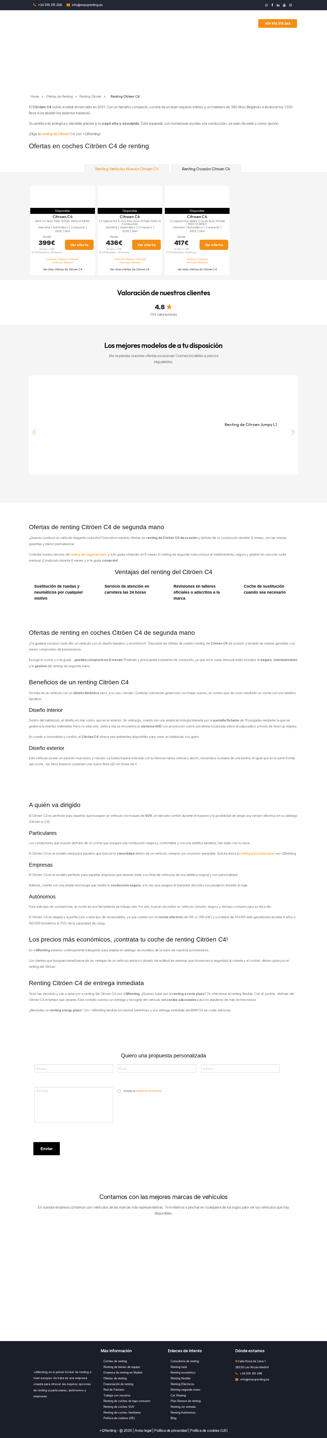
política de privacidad (148, 1091)
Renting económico (183, 1372)
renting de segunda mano (88, 554)
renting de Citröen (55, 134)
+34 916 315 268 (50, 5)
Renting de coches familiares (122, 1412)
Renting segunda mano (185, 1389)
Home (35, 96)
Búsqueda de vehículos (92, 23)
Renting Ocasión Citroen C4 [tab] (206, 168)
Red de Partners (113, 1389)
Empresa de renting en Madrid (122, 1372)
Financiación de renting (118, 1384)
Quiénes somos (224, 23)
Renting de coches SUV (118, 1406)
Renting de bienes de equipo (121, 1367)
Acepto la (142, 1091)
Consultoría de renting (185, 1361)
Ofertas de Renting (131, 23)
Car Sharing (178, 1395)
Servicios (156, 23)
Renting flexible (180, 1378)
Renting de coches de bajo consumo (126, 1401)
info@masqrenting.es (87, 5)
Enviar (46, 1148)
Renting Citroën (90, 96)
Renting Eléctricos (182, 1384)
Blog (173, 1418)
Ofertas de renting (115, 1378)
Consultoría (178, 23)
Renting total (179, 1367)
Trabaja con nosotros (117, 1395)
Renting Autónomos (183, 1412)
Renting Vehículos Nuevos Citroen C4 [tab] (126, 168)
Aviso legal (143, 1430)
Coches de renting (115, 1361)
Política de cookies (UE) (119, 1418)
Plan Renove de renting (186, 1401)
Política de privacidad (170, 1430)
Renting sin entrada (183, 1406)
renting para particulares (257, 853)
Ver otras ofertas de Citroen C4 (62, 269)
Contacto (249, 23)
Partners (200, 23)
